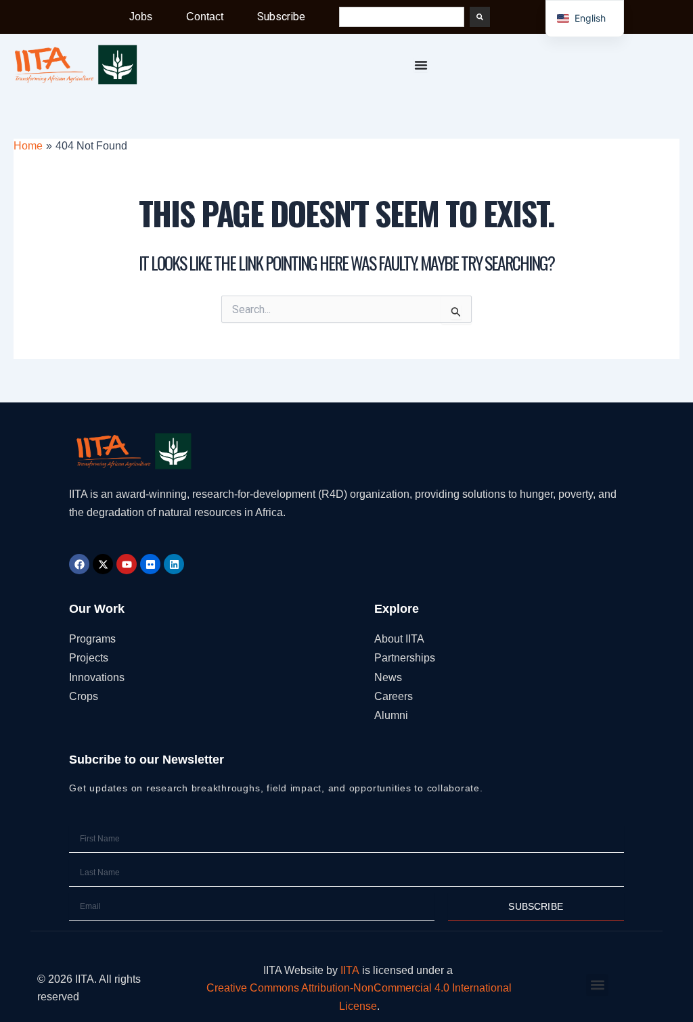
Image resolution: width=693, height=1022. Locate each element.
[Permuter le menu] (421, 65)
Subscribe (281, 16)
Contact (204, 16)
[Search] (480, 17)
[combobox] (401, 17)
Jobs (140, 16)
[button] (597, 985)
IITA (349, 970)
